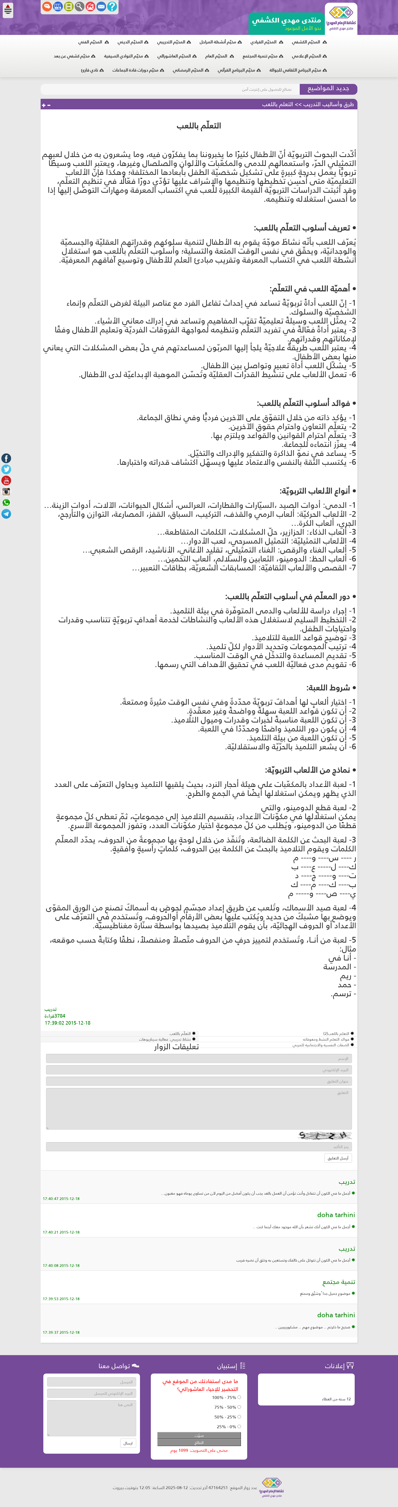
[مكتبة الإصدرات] (58, 6)
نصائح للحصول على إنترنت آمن (267, 89)
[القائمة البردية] (90, 6)
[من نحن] (112, 6)
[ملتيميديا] (69, 6)
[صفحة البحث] (79, 6)
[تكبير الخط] (44, 106)
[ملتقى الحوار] (47, 6)
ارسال (128, 1443)
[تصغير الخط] (49, 106)
